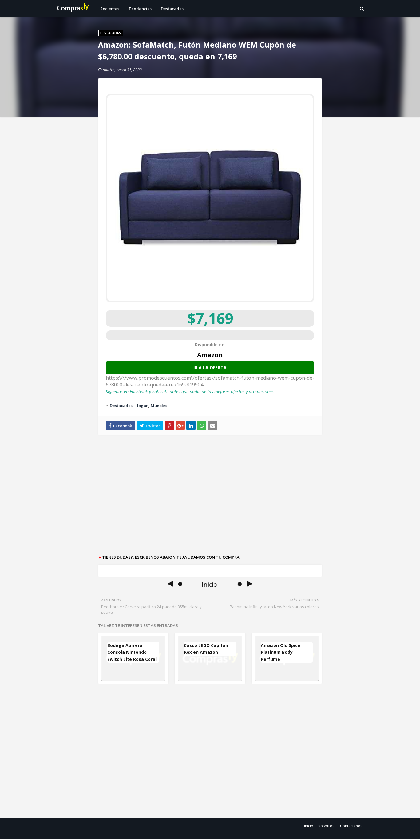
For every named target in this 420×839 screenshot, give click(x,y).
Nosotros (326, 826)
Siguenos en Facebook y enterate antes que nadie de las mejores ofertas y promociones (190, 391)
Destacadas (121, 405)
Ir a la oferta (210, 367)
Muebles (159, 405)
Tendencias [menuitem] (140, 8)
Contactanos (351, 826)
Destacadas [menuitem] (172, 8)
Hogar (141, 405)
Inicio (308, 826)
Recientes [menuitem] (109, 8)
